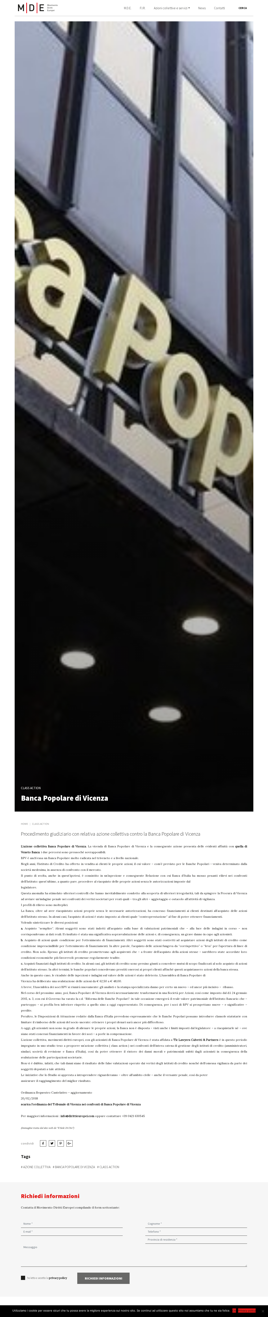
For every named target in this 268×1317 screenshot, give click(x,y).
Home (24, 823)
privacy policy (58, 1278)
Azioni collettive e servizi (170, 8)
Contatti (219, 8)
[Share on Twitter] (43, 1143)
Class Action (40, 823)
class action (31, 788)
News (202, 8)
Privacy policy (247, 1310)
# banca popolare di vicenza (74, 1167)
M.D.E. (127, 8)
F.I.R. (143, 8)
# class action (108, 1167)
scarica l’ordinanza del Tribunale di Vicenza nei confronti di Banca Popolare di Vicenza (81, 1104)
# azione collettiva (35, 1167)
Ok (234, 1310)
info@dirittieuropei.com (77, 1116)
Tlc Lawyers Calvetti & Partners (195, 1040)
